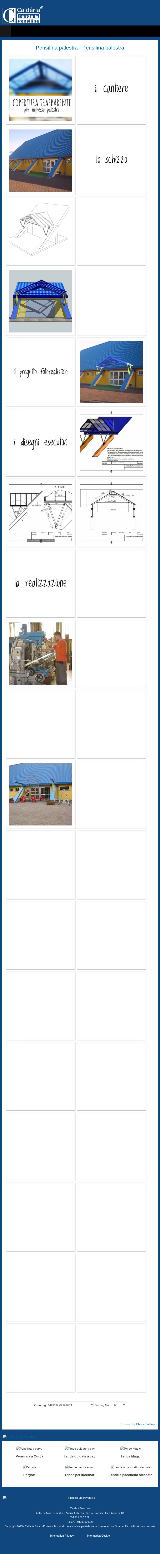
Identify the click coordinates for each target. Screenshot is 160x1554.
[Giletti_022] (40, 653)
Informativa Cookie (98, 1535)
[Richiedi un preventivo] (80, 1437)
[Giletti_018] (40, 512)
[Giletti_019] (111, 512)
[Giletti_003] (40, 160)
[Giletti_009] (40, 230)
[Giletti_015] (111, 371)
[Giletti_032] (40, 794)
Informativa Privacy (62, 1535)
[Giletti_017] (111, 442)
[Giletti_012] (40, 301)
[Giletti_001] (40, 90)
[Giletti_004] (111, 160)
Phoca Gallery (145, 1424)
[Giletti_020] (40, 583)
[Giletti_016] (40, 442)
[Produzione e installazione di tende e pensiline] (22, 14)
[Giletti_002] (111, 90)
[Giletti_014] (40, 371)
